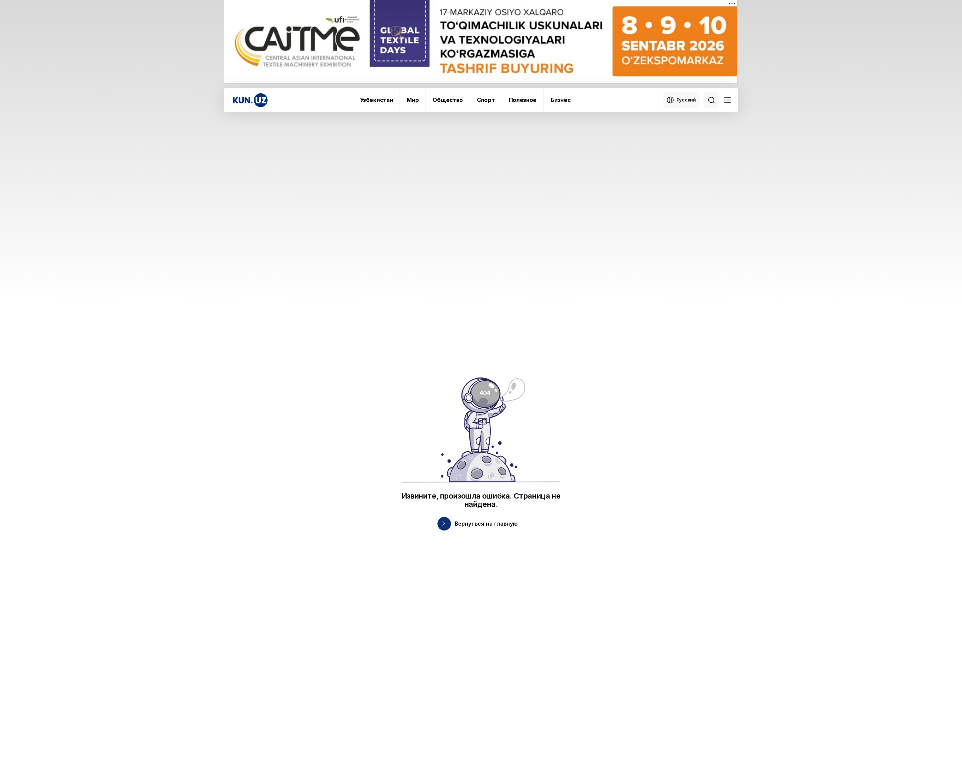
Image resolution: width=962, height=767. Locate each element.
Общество (448, 99)
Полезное (523, 99)
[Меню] (727, 100)
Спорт (486, 99)
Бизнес (560, 99)
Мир (413, 99)
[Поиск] (711, 100)
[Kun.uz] (250, 100)
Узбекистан (376, 99)
